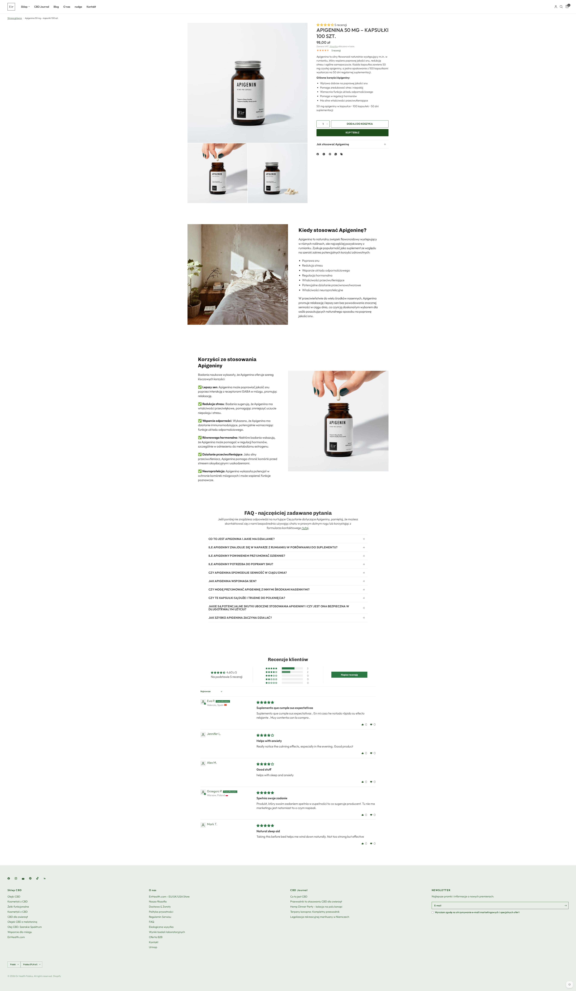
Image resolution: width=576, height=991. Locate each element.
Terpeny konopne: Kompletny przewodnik (315, 911)
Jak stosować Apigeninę (332, 144)
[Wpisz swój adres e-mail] (565, 905)
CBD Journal (41, 6)
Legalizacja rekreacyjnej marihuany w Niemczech (319, 917)
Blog (56, 6)
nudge (78, 6)
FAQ (151, 921)
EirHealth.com (16, 937)
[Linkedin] (47, 878)
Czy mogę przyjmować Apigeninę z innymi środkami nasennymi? (259, 589)
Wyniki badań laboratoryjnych (167, 932)
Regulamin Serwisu (160, 917)
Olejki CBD (14, 896)
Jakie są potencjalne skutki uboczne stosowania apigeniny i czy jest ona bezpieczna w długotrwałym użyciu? (278, 607)
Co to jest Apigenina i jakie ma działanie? (241, 539)
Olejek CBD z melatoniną (22, 921)
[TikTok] (39, 878)
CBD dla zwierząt (18, 917)
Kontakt (91, 6)
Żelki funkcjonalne (18, 906)
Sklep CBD (15, 890)
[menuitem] (25, 7)
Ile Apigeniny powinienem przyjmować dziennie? (246, 555)
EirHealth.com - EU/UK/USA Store (169, 896)
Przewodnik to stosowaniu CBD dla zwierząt (316, 901)
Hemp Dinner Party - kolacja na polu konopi (316, 906)
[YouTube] (25, 879)
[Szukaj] (561, 7)
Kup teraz (352, 132)
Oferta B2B (155, 937)
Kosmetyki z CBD (18, 901)
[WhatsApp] (336, 154)
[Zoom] (301, 29)
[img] (265, 702)
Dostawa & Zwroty (160, 906)
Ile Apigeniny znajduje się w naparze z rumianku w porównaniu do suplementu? (273, 547)
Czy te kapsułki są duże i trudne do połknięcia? (246, 598)
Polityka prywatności (161, 911)
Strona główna (15, 18)
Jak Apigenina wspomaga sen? (232, 581)
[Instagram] (18, 878)
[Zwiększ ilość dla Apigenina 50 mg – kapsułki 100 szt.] (327, 123)
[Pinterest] (330, 154)
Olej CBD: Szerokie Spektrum (25, 927)
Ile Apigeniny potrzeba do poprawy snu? (240, 564)
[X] (324, 154)
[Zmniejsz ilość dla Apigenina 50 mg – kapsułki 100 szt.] (319, 123)
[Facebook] (318, 154)
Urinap (153, 947)
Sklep (24, 6)
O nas (66, 6)
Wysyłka (334, 46)
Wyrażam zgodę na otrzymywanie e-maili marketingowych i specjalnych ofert (477, 912)
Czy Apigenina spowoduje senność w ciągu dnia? (247, 572)
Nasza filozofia (158, 901)
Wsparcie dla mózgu (20, 932)
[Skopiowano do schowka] (342, 154)
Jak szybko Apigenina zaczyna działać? (240, 617)
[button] (325, 25)
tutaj (305, 528)
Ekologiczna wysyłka (161, 927)
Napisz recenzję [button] (349, 674)
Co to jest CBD (298, 896)
